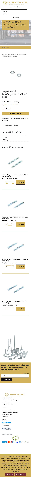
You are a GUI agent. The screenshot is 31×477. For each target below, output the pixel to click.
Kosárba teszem (15, 113)
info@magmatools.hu (7, 404)
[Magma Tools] (15, 3)
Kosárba (21, 182)
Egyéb (26, 119)
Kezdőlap (4, 54)
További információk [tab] (11, 125)
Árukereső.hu (5, 425)
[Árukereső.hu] (6, 423)
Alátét (16, 54)
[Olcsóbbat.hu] (6, 428)
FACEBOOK (4, 419)
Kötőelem (11, 54)
